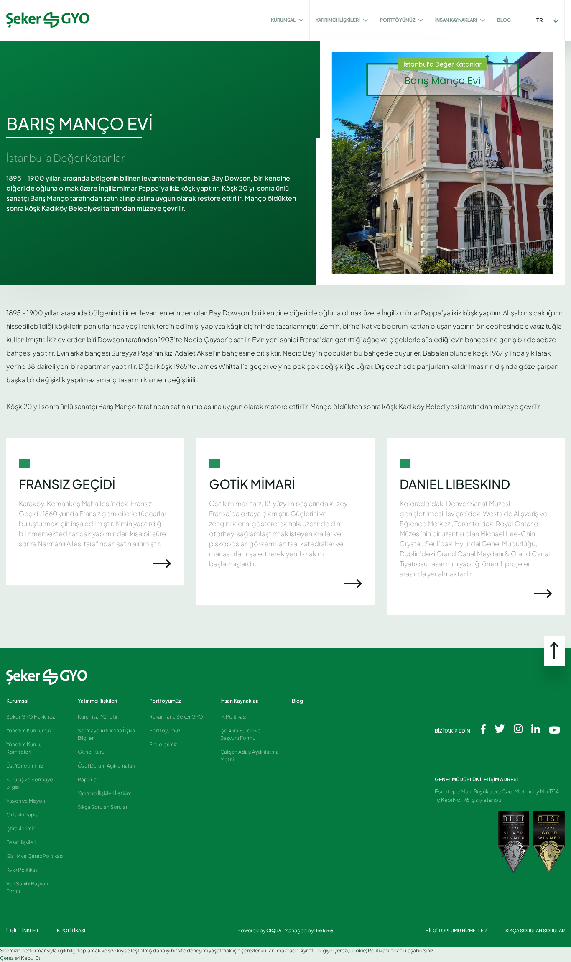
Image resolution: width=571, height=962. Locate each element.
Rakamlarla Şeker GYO (176, 717)
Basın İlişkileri (21, 842)
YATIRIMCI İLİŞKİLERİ (338, 20)
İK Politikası (233, 717)
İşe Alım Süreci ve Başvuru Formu (240, 734)
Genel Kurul (92, 752)
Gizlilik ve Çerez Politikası (34, 856)
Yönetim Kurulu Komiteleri (24, 748)
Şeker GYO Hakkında (31, 717)
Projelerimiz (163, 744)
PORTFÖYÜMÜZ (398, 20)
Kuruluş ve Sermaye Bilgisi (29, 783)
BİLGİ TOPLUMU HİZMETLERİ (457, 930)
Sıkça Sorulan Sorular (102, 807)
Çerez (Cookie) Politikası (361, 950)
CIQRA (274, 930)
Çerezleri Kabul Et (20, 958)
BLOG (504, 20)
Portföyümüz (165, 701)
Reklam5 (324, 930)
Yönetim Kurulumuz (28, 730)
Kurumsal (17, 701)
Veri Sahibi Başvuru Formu (28, 887)
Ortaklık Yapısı (22, 814)
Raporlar (88, 779)
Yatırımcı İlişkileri (97, 701)
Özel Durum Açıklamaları (106, 765)
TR (539, 20)
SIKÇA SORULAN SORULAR (535, 930)
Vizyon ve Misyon (25, 801)
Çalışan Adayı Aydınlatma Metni (249, 755)
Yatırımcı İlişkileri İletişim (105, 793)
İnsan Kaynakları (239, 701)
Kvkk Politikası (22, 870)
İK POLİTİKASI (70, 930)
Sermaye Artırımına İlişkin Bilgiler (106, 734)
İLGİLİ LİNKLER (22, 930)
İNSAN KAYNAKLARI (456, 20)
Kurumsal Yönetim (99, 717)
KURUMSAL (283, 20)
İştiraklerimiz (20, 828)
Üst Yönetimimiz (24, 765)
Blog (297, 701)
